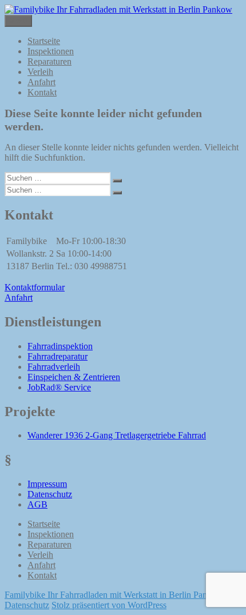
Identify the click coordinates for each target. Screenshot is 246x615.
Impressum (47, 484)
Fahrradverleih (53, 367)
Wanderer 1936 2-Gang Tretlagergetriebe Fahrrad (116, 435)
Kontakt (42, 92)
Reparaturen (49, 61)
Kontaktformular (35, 287)
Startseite (43, 41)
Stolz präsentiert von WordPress (108, 605)
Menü (18, 21)
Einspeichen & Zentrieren (73, 377)
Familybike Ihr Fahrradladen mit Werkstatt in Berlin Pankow (114, 595)
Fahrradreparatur (57, 356)
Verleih (40, 72)
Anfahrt (41, 82)
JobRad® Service (59, 387)
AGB (37, 504)
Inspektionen (50, 51)
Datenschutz (49, 494)
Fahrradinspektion (60, 346)
